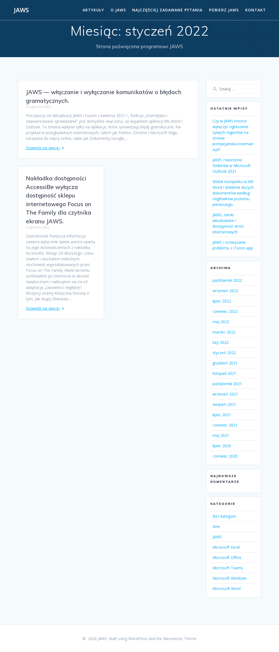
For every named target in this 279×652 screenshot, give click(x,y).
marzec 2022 (224, 332)
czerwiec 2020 (225, 456)
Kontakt (255, 10)
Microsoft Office (227, 557)
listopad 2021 (224, 373)
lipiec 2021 (222, 414)
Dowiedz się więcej (43, 147)
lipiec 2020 (222, 445)
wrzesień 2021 (225, 394)
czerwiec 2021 (225, 425)
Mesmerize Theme (179, 638)
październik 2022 (227, 280)
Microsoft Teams (228, 567)
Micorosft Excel (226, 547)
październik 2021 (227, 383)
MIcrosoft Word (227, 588)
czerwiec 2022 (225, 311)
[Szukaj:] (233, 89)
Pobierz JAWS (224, 10)
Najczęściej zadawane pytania (167, 10)
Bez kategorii (224, 516)
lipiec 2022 (222, 301)
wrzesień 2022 (225, 290)
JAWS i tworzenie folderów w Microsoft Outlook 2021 (232, 165)
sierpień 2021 (224, 404)
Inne (216, 526)
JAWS (21, 10)
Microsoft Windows (230, 578)
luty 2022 (221, 342)
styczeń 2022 (224, 352)
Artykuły (93, 10)
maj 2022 (221, 321)
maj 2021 (221, 435)
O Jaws (118, 10)
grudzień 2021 (225, 363)
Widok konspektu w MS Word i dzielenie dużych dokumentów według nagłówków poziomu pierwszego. (233, 193)
